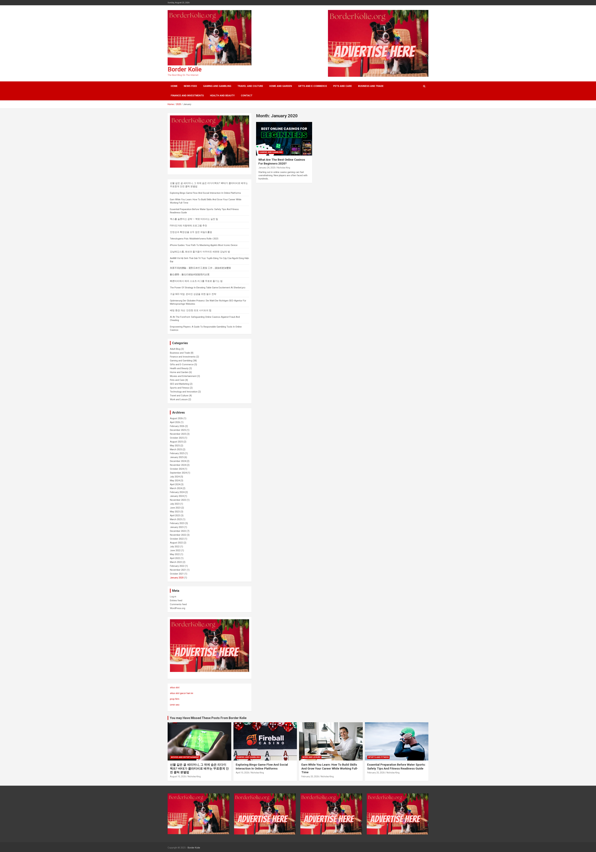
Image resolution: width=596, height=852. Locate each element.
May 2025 (175, 445)
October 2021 (177, 573)
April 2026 (175, 422)
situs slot (174, 687)
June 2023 (175, 507)
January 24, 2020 (266, 167)
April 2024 (175, 484)
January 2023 (177, 527)
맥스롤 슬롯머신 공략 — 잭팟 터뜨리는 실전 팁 (194, 219)
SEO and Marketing (179, 383)
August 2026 (176, 418)
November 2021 (178, 569)
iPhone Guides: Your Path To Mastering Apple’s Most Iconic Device (203, 245)
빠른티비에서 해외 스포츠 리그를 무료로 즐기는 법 (196, 281)
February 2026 (177, 426)
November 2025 (178, 434)
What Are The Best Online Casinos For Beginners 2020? (281, 161)
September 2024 (178, 472)
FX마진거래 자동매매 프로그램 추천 (188, 225)
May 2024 (175, 480)
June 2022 (175, 550)
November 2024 (178, 465)
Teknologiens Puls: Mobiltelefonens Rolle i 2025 (194, 238)
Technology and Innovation (183, 391)
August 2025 (176, 441)
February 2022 (177, 566)
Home (174, 86)
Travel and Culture (250, 86)
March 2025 (176, 449)
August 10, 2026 (178, 776)
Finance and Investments (187, 95)
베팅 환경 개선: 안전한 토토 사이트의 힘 (190, 310)
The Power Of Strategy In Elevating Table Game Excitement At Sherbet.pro (207, 287)
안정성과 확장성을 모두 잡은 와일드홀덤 (191, 232)
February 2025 (177, 453)
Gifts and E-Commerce (312, 86)
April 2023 (175, 515)
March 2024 (176, 488)
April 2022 (175, 558)
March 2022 (176, 562)
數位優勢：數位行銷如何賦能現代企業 (190, 274)
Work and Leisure (179, 399)
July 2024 (175, 476)
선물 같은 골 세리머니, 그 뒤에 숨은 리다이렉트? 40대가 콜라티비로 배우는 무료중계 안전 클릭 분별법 (199, 768)
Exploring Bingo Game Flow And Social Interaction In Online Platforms (205, 193)
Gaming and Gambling (217, 86)
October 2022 (177, 538)
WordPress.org (177, 608)
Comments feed (178, 604)
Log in (173, 596)
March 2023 (176, 519)
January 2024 (177, 496)
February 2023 (177, 523)
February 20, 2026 (310, 776)
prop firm (174, 699)
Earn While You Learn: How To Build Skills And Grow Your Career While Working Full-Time (329, 768)
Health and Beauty (222, 95)
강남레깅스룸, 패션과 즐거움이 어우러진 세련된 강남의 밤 (200, 251)
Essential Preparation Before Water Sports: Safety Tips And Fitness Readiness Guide (396, 766)
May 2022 (175, 554)
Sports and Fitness (179, 387)
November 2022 (178, 535)
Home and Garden (280, 86)
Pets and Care (342, 86)
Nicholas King (283, 167)
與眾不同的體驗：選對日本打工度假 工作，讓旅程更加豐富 (200, 268)
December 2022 (178, 531)
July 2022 (175, 546)
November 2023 (178, 500)
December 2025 (178, 430)
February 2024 (177, 492)
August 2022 (176, 542)
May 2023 (175, 511)
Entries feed (176, 600)
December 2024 (178, 461)
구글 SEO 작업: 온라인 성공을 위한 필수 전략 (193, 294)
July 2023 (175, 503)
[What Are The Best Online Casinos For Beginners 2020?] (284, 139)
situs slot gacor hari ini (181, 693)
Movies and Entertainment (183, 376)
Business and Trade (371, 86)
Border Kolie (185, 69)
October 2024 (177, 468)
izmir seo (174, 704)
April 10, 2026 (242, 772)
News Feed (190, 86)
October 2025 (177, 437)
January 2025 (177, 457)
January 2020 (177, 577)
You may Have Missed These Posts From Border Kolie (208, 718)
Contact (246, 95)
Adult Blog (175, 349)
